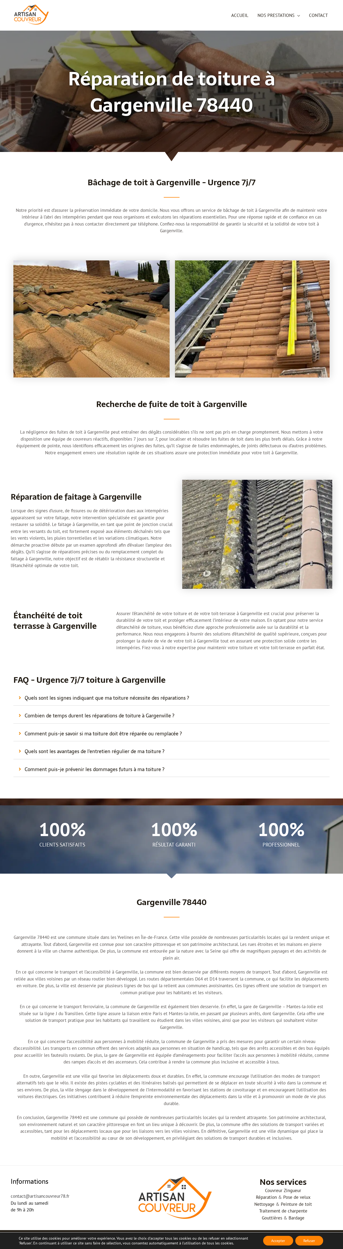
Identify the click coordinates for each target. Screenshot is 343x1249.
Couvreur (273, 1190)
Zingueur (292, 1190)
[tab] (171, 698)
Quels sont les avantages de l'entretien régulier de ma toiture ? (94, 751)
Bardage (296, 1218)
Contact (318, 15)
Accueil (239, 15)
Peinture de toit (296, 1204)
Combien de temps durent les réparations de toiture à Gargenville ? (99, 716)
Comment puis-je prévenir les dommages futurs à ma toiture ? (94, 769)
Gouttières (272, 1218)
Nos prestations (276, 15)
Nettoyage (264, 1204)
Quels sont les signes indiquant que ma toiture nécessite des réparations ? (107, 698)
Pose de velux (297, 1197)
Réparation (266, 1197)
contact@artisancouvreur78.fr (40, 1196)
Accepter (278, 1240)
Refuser (309, 1240)
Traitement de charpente (283, 1211)
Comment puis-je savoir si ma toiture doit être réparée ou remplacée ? (103, 734)
